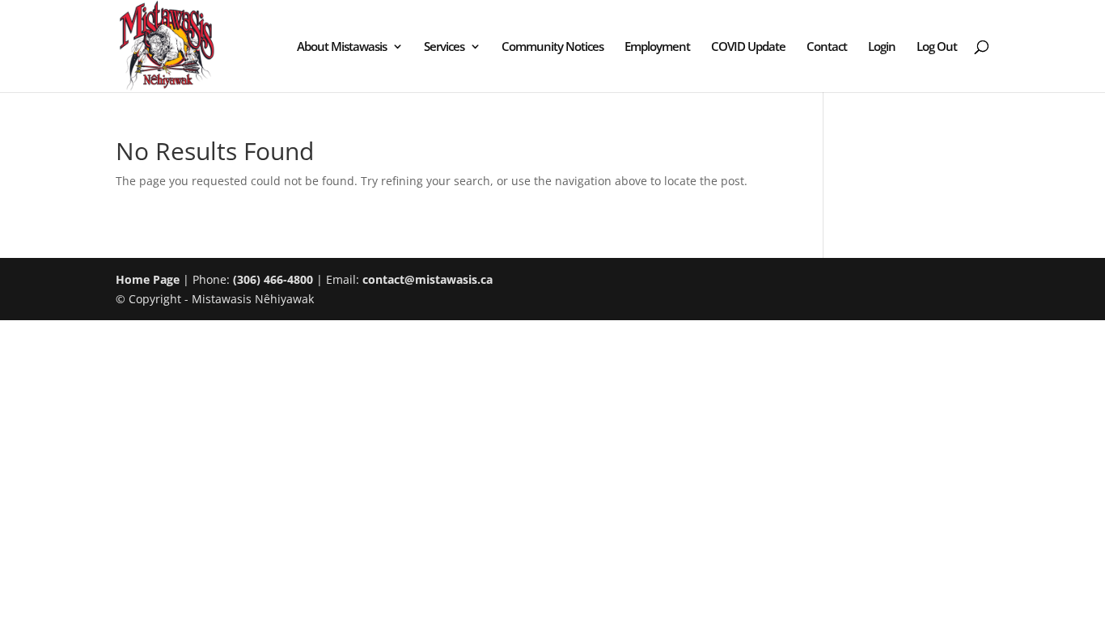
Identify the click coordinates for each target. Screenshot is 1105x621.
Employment (657, 47)
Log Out (937, 47)
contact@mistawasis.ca (427, 279)
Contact (827, 47)
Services (444, 47)
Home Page (148, 279)
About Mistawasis (342, 47)
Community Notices (552, 47)
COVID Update (748, 47)
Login (881, 47)
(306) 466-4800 (273, 279)
